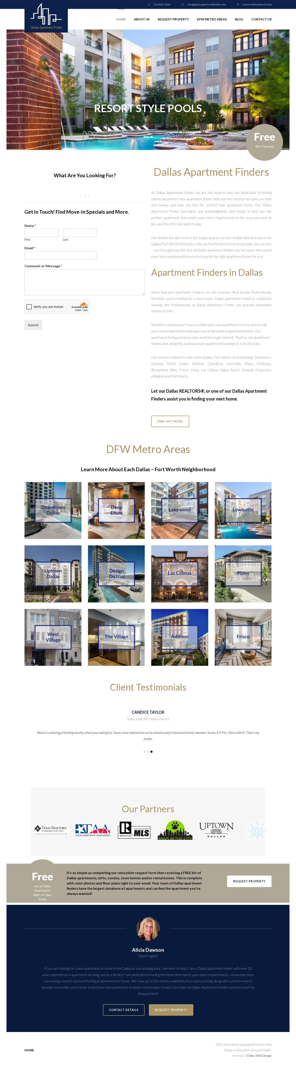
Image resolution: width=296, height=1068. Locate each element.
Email (29, 248)
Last (65, 239)
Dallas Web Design (259, 1055)
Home (121, 19)
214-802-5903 (161, 4)
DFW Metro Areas (212, 19)
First (27, 239)
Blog (239, 19)
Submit (33, 325)
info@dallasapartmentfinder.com (206, 4)
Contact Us (261, 19)
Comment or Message (43, 266)
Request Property (173, 19)
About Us (142, 19)
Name (30, 225)
